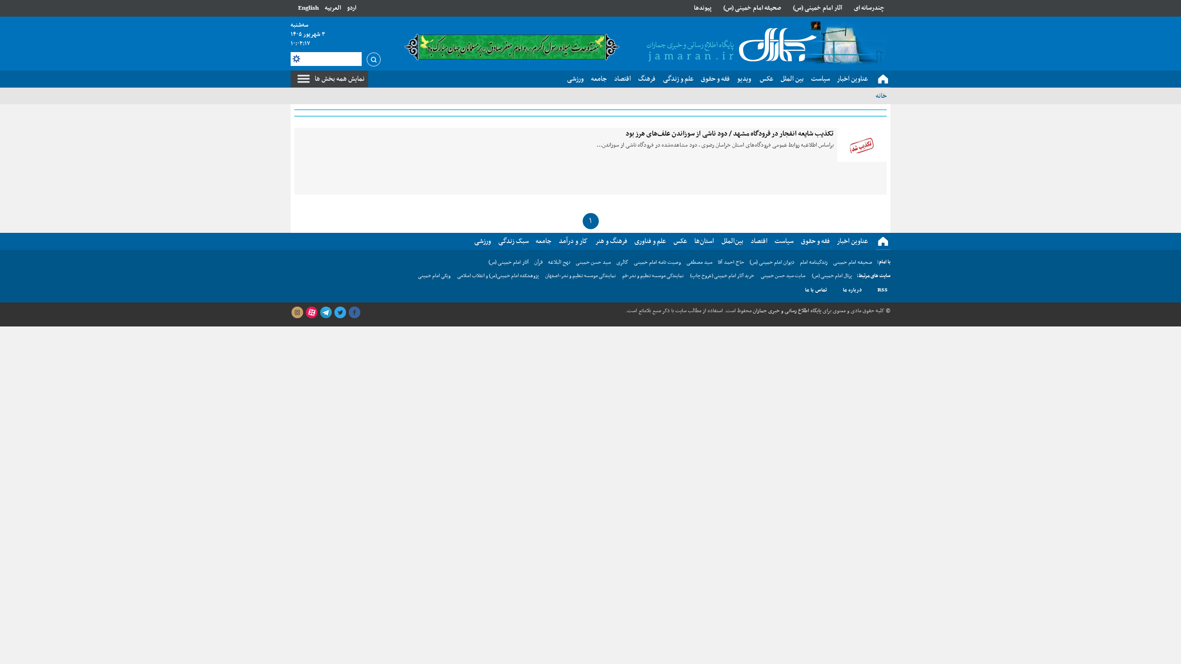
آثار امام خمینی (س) (817, 8)
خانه (881, 96)
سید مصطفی (699, 262)
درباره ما (852, 290)
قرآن (538, 262)
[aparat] (311, 312)
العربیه (333, 8)
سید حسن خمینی (593, 262)
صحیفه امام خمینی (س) (752, 8)
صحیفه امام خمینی (852, 262)
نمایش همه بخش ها (339, 79)
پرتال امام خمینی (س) (832, 276)
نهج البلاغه (559, 262)
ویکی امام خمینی (434, 276)
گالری (622, 262)
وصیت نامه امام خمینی (657, 262)
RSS (882, 290)
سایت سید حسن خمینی (783, 276)
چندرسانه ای (869, 8)
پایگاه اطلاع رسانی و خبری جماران (786, 310)
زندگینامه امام (814, 262)
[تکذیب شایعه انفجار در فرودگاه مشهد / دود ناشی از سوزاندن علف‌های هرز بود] (862, 145)
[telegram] (325, 312)
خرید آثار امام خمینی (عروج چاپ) (722, 276)
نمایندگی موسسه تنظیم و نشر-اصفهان (580, 276)
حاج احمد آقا (731, 262)
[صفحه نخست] (883, 79)
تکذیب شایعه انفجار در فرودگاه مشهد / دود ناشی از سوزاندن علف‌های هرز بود (730, 134)
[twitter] (340, 312)
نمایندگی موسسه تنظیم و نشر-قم (653, 276)
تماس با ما (816, 290)
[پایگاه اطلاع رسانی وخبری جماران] (730, 46)
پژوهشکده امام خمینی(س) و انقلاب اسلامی (498, 276)
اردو (351, 8)
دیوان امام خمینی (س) (772, 262)
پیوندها (702, 8)
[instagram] (297, 312)
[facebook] (354, 312)
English (308, 8)
